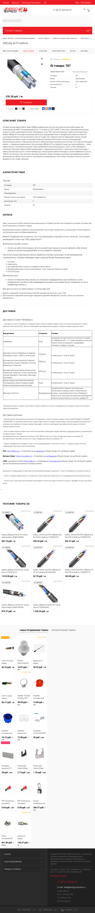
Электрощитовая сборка (31, 3)
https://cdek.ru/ (29, 461)
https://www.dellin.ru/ (24, 456)
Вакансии (15, 3)
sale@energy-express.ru (74, 887)
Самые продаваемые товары (34, 630)
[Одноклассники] (46, 108)
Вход (77, 2)
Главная (6, 3)
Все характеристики (80, 71)
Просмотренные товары (63, 630)
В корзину (27, 102)
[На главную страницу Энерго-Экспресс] (15, 10)
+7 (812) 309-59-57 (62, 10)
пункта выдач (54, 461)
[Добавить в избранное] (42, 59)
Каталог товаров (14, 30)
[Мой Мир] (50, 108)
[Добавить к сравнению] (42, 64)
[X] (53, 108)
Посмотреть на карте (58, 876)
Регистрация (85, 2)
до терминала (51, 456)
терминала (40, 451)
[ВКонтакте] (43, 108)
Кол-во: (10, 108)
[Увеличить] (24, 76)
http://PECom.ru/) (13, 451)
